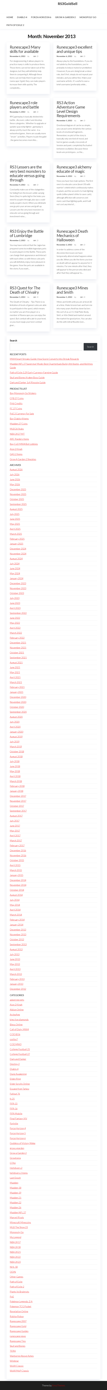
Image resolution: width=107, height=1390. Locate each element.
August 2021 (16, 662)
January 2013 (16, 983)
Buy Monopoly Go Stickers (23, 393)
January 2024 (16, 578)
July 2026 (14, 474)
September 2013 (18, 944)
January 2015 (16, 875)
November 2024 (18, 553)
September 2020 (18, 711)
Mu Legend (15, 1237)
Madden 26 (15, 1207)
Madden (14, 1182)
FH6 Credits (16, 403)
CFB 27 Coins (17, 398)
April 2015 (15, 865)
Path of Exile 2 (15, 25)
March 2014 (16, 914)
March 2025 (16, 533)
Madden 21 (15, 1197)
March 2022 (16, 632)
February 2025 (17, 538)
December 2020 (18, 697)
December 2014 (18, 880)
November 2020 (18, 702)
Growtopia (15, 1158)
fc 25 (12, 1098)
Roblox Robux (17, 1316)
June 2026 (15, 479)
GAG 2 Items (16, 454)
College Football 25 (20, 1049)
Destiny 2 (15, 1064)
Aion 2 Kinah (16, 449)
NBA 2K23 (15, 1261)
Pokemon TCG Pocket (20, 1306)
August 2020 (16, 716)
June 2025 (15, 518)
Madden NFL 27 (18, 1212)
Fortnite (14, 1123)
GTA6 (13, 1162)
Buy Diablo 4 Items (19, 418)
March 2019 (16, 746)
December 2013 (18, 929)
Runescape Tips (18, 1341)
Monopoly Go (88, 17)
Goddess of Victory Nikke (22, 1143)
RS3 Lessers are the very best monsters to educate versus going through (28, 173)
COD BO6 (15, 1034)
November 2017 (18, 801)
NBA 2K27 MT (17, 433)
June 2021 (15, 667)
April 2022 (15, 627)
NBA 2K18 (15, 1247)
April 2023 (15, 608)
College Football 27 (20, 1054)
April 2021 (15, 677)
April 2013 (15, 969)
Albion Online (17, 1009)
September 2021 (18, 657)
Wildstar (14, 1360)
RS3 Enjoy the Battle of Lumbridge (27, 233)
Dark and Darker (18, 1059)
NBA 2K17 (15, 1242)
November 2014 (18, 885)
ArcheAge (15, 1014)
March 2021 (16, 682)
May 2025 (15, 523)
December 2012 (18, 988)
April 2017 (15, 835)
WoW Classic (16, 1365)
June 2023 (15, 603)
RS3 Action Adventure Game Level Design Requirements (71, 109)
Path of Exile (16, 1281)
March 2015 (16, 870)
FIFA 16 (13, 1108)
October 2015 (17, 860)
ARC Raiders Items (19, 439)
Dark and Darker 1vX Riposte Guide (28, 382)
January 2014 (16, 924)
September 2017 (18, 810)
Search (13, 340)
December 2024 (18, 548)
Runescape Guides (19, 1331)
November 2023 (18, 588)
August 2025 (16, 509)
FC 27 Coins (16, 408)
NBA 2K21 (15, 1251)
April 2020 (15, 726)
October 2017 (17, 805)
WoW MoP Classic (19, 1370)
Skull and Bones (17, 1345)
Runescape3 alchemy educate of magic (74, 169)
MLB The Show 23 (19, 1227)
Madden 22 (15, 1202)
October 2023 (17, 593)
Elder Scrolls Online (20, 1083)
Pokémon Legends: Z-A (21, 1301)
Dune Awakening (18, 1074)
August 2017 (16, 815)
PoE (12, 1296)
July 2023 (14, 598)
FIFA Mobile (16, 1113)
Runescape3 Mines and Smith (72, 289)
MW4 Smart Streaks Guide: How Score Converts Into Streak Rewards (44, 358)
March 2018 (16, 781)
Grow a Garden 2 (65, 17)
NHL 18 (14, 1266)
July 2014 (14, 899)
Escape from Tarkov (19, 1088)
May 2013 (15, 964)
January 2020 (16, 731)
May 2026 (15, 484)
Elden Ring (15, 1078)
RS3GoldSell (67, 4)
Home (10, 17)
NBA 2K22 (15, 1256)
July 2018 (14, 761)
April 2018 (15, 776)
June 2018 (15, 766)
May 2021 (15, 672)
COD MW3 (15, 1044)
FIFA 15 (13, 1103)
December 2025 (18, 489)
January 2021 (16, 692)
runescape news (18, 1336)
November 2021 (18, 647)
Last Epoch (15, 1177)
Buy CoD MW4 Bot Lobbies (24, 443)
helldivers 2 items (19, 1172)
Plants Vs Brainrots (19, 1291)
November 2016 (18, 855)
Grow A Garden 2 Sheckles (23, 459)
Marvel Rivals (17, 1217)
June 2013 (15, 959)
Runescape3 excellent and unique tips (74, 49)
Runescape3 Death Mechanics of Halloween (72, 235)
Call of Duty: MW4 (19, 1029)
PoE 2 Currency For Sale (22, 413)
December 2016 (18, 850)
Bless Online (16, 1024)
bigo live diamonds (19, 1019)
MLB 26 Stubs (17, 428)
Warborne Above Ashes (22, 1355)
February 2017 (17, 845)
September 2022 (18, 613)
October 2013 (17, 939)
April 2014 (15, 909)
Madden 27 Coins (19, 423)
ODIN (13, 1271)
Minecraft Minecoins (20, 1222)
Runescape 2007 (18, 1321)
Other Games (16, 1276)
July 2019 (14, 741)
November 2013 (18, 934)
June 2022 (15, 617)
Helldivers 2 (16, 1167)
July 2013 (14, 954)
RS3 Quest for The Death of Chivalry (25, 289)
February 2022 (17, 637)
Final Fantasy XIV (18, 1118)
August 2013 (16, 949)
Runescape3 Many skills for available (25, 49)
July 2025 (14, 514)
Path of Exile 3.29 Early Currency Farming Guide (34, 372)
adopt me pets (17, 999)
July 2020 (14, 721)
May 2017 (15, 830)
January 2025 (16, 543)
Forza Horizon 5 (18, 1133)
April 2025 (15, 528)
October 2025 (17, 499)
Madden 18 (15, 1187)
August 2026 (16, 469)
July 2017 (14, 820)
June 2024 (15, 568)
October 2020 (17, 707)
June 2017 (15, 825)
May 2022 (15, 622)
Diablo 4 (22, 17)
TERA (13, 1350)
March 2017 (16, 840)
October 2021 (17, 652)
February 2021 (17, 687)
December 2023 (18, 583)
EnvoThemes (58, 1385)
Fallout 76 (15, 1093)
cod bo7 (14, 1039)
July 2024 (14, 563)
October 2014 (17, 889)
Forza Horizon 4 (18, 1128)
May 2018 (15, 771)
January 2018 (16, 791)
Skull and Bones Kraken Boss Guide (27, 377)
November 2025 (18, 494)
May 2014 (15, 904)
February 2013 (17, 979)
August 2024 (16, 558)
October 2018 (17, 751)
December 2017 (18, 796)
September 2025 (18, 504)
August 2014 (16, 894)
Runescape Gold (18, 1326)
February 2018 (17, 786)
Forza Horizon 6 (41, 17)
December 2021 (18, 642)
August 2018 (16, 756)
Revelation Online (19, 1311)
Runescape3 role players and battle (24, 104)
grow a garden (17, 1148)
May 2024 (15, 573)
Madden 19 (15, 1192)
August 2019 (16, 736)
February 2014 (17, 919)
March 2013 (16, 974)
